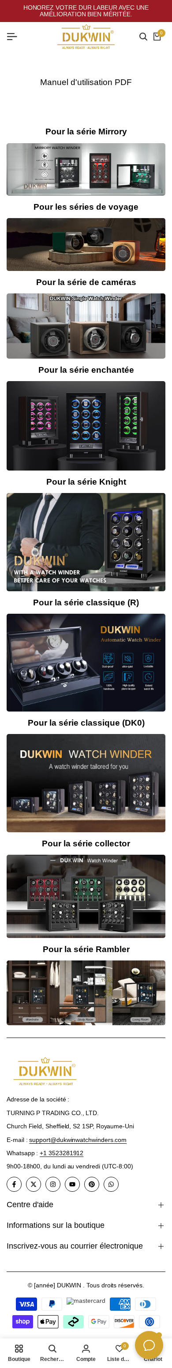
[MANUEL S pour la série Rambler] (86, 993)
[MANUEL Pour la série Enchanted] (86, 426)
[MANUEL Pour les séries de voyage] (86, 244)
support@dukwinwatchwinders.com (78, 1139)
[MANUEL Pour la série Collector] (86, 896)
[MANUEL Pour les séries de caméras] (86, 326)
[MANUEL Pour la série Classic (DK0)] (86, 783)
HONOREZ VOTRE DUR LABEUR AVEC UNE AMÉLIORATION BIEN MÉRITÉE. (86, 11)
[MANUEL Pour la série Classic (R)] (86, 663)
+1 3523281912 (61, 1153)
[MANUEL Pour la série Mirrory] (86, 169)
